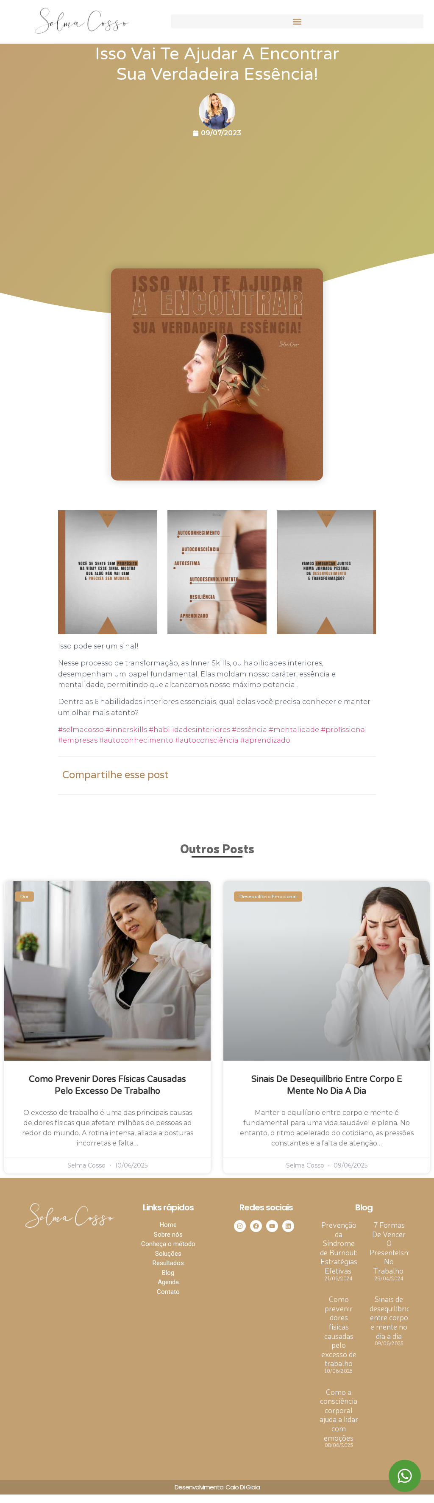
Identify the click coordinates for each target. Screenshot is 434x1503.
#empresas (78, 740)
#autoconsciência (207, 740)
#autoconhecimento (137, 740)
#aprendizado (265, 740)
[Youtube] (272, 1226)
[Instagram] (240, 1226)
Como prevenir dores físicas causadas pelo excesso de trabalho (338, 1330)
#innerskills (126, 730)
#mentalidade (294, 730)
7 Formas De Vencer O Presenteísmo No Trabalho (392, 1247)
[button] (297, 21)
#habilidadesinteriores (190, 730)
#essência (249, 730)
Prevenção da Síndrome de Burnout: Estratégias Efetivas (338, 1247)
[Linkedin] (288, 1226)
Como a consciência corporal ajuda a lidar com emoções (339, 1414)
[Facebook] (256, 1226)
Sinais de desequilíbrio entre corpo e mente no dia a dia (390, 1316)
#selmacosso (81, 730)
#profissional (344, 730)
